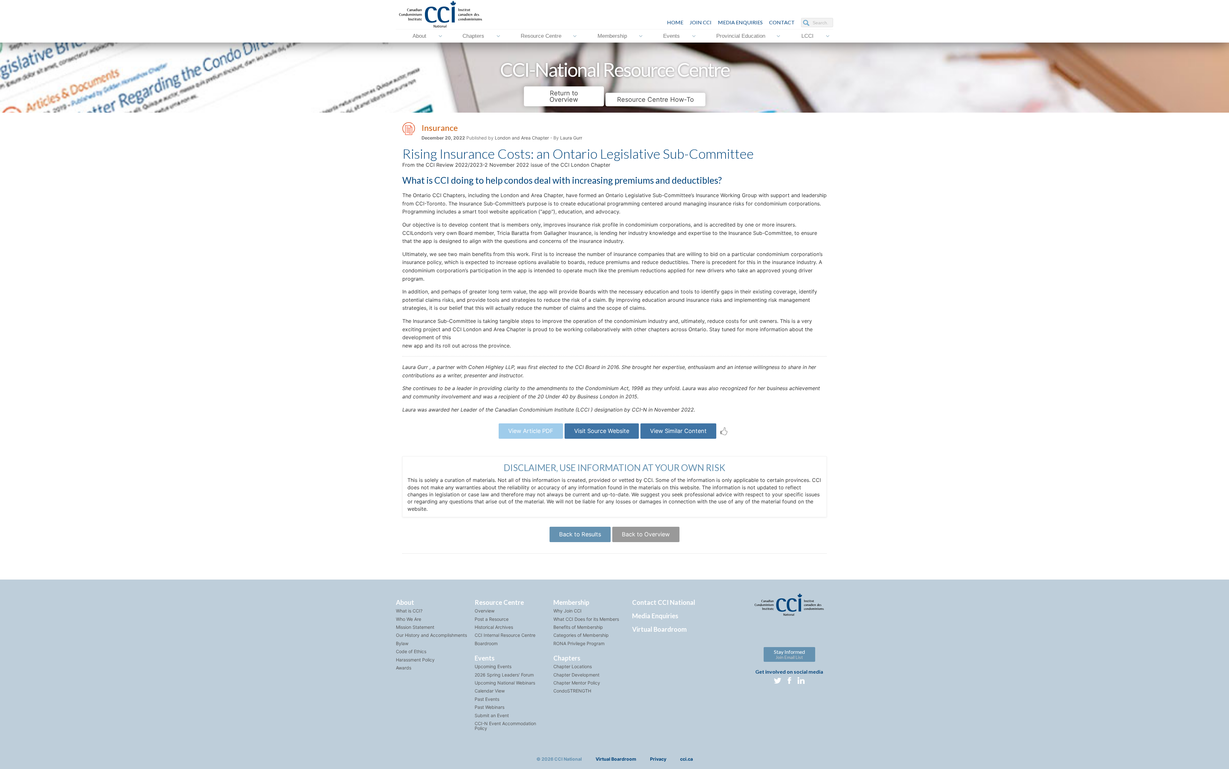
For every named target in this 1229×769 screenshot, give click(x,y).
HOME (675, 22)
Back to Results (580, 534)
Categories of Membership (581, 635)
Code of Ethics (411, 651)
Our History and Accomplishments (431, 635)
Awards (403, 667)
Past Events (487, 699)
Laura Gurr (571, 137)
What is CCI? (409, 610)
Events (671, 36)
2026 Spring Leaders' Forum (504, 674)
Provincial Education (740, 36)
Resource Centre (541, 36)
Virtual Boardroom (659, 629)
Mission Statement (415, 627)
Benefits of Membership (578, 627)
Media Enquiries (740, 22)
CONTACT (782, 22)
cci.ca (686, 759)
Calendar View (490, 690)
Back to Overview (646, 534)
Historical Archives (494, 627)
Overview (484, 610)
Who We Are (408, 619)
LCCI (807, 36)
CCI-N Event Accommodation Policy (505, 726)
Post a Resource (492, 619)
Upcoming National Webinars (505, 682)
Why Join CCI (567, 610)
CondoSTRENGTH (572, 690)
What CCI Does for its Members (586, 619)
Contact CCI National (663, 602)
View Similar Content (678, 431)
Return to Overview (564, 96)
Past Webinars (489, 707)
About (419, 36)
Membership (612, 36)
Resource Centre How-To (655, 99)
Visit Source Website (601, 431)
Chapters (473, 36)
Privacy (658, 759)
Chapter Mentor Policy (576, 682)
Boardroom (486, 643)
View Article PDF (530, 431)
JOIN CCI (700, 22)
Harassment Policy (415, 659)
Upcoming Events (493, 666)
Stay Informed (789, 654)
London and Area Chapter (522, 137)
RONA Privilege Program (579, 643)
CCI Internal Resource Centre (505, 635)
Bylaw (402, 643)
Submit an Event (492, 715)
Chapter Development (576, 674)
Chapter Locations (572, 666)
